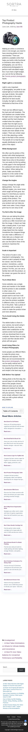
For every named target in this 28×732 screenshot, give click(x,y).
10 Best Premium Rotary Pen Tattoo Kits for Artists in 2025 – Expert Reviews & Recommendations (13, 706)
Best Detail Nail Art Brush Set (12, 438)
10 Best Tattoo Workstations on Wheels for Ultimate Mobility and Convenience (13, 646)
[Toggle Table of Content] (20, 411)
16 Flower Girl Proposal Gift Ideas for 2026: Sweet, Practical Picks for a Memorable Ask (13, 689)
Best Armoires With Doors (11, 489)
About (8, 716)
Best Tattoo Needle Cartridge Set (13, 525)
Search (5, 667)
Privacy (19, 716)
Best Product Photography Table (13, 472)
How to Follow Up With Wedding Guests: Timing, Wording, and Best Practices (12, 700)
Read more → (8, 431)
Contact (13, 716)
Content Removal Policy (14, 719)
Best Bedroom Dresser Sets (12, 579)
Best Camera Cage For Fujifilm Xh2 (14, 455)
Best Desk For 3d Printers (11, 421)
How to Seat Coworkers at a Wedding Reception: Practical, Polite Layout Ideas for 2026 (13, 695)
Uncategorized (9, 640)
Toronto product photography (15, 76)
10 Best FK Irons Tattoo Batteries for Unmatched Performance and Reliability (12, 655)
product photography (12, 361)
